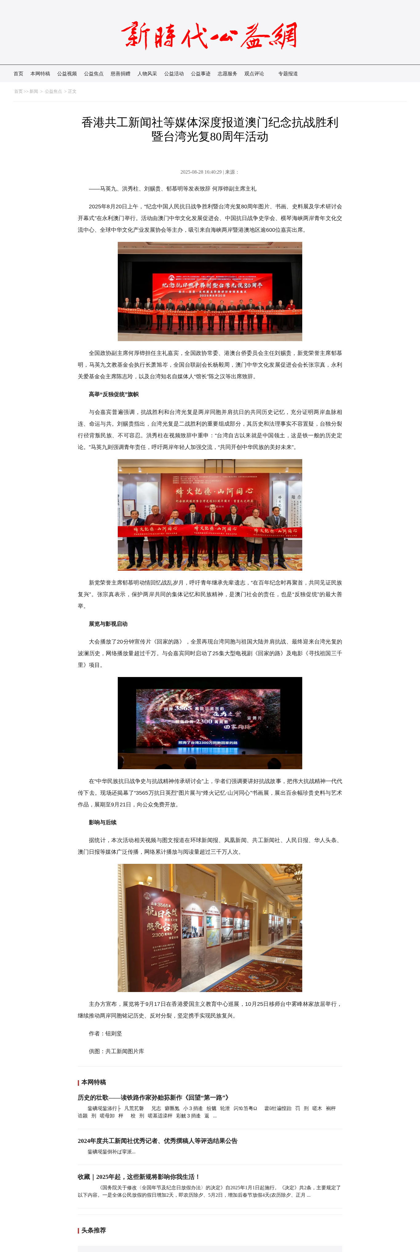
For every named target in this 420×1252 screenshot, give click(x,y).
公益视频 (67, 73)
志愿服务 (227, 73)
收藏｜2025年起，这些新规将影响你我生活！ (139, 1176)
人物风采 (147, 73)
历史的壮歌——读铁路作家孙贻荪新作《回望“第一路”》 (155, 1097)
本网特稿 (40, 73)
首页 (18, 73)
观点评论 (254, 73)
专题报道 (288, 73)
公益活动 (174, 73)
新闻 (34, 91)
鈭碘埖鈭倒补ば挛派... (112, 1151)
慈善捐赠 (120, 73)
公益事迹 (201, 73)
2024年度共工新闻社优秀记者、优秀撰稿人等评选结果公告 (158, 1140)
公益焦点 (94, 73)
